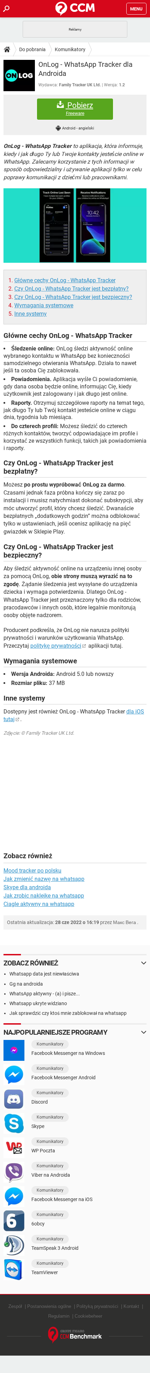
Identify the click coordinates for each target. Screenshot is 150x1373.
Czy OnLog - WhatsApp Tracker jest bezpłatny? (71, 288)
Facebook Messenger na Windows (68, 1053)
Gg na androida (26, 984)
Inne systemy (30, 313)
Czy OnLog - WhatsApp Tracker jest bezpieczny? (73, 297)
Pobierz (79, 108)
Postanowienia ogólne (49, 1306)
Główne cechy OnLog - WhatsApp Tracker (64, 280)
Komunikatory (70, 49)
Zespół (15, 1306)
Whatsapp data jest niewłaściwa (44, 974)
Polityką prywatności (97, 1306)
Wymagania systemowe (43, 305)
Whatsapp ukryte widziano (38, 1003)
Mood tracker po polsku (32, 870)
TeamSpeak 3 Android (54, 1248)
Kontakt (131, 1306)
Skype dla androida (27, 887)
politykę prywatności (55, 645)
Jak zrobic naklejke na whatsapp (43, 895)
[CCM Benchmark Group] (75, 1335)
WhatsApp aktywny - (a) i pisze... (44, 993)
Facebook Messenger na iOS (61, 1199)
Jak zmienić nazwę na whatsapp (43, 879)
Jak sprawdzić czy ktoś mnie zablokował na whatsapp (68, 1013)
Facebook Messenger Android (63, 1077)
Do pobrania (32, 49)
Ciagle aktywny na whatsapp (38, 904)
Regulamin (58, 1316)
